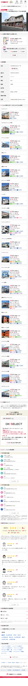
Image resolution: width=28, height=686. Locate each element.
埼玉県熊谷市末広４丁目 (15, 65)
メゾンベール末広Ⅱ (6, 646)
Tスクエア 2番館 (5, 649)
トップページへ (14, 657)
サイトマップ (3, 670)
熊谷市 (6, 51)
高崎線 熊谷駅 (14, 99)
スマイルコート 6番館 (18, 651)
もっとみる (14, 481)
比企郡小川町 (5, 639)
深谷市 (19, 635)
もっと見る (14, 604)
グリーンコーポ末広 (18, 647)
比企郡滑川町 (14, 51)
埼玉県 (3, 632)
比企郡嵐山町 (5, 637)
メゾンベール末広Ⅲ (17, 646)
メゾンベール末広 (18, 649)
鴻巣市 (23, 637)
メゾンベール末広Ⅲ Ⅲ (6, 647)
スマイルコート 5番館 (6, 651)
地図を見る (15, 68)
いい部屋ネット (4, 662)
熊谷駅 (14, 55)
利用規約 (9, 670)
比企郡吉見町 (17, 637)
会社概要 (23, 670)
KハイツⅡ (3, 653)
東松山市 (11, 637)
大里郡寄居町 (12, 639)
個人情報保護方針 (16, 670)
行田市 (23, 51)
